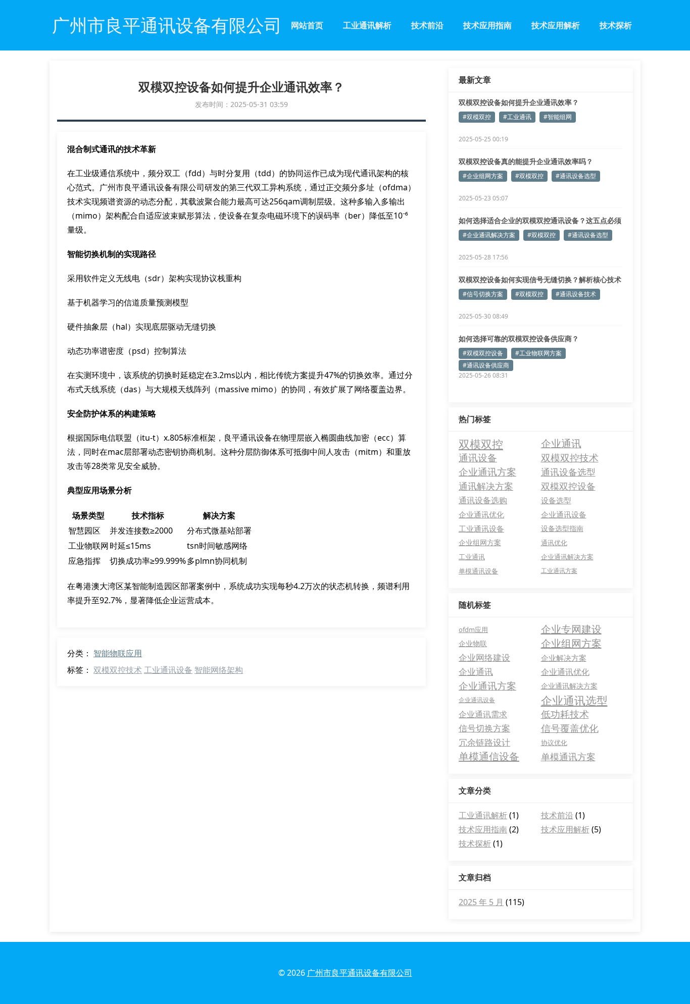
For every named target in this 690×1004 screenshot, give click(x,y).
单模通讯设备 (478, 570)
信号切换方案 (484, 728)
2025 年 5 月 (481, 902)
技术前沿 (427, 25)
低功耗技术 (565, 714)
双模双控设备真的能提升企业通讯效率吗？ (526, 161)
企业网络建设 (484, 657)
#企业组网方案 (483, 176)
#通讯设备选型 (576, 176)
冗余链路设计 (484, 742)
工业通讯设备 (168, 669)
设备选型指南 (562, 528)
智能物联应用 (117, 653)
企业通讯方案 (487, 471)
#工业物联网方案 (538, 353)
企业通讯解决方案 (567, 556)
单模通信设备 (489, 756)
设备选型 (556, 500)
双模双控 (481, 444)
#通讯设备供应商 (486, 365)
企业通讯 (561, 443)
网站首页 (307, 25)
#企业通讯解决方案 (489, 235)
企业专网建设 (571, 629)
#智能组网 (558, 117)
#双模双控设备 (483, 353)
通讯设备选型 (568, 472)
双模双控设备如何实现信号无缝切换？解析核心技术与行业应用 (540, 280)
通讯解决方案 (486, 486)
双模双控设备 (568, 486)
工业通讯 (472, 556)
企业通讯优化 (481, 514)
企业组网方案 (480, 542)
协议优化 (554, 742)
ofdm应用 (473, 629)
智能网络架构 (218, 669)
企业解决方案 (563, 658)
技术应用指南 (487, 25)
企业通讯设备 (563, 514)
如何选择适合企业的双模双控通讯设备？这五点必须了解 (540, 221)
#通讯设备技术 (576, 294)
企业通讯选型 (574, 700)
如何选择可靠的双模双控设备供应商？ (519, 338)
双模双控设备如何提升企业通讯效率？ (519, 102)
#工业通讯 (517, 117)
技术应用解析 (555, 25)
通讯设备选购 (483, 500)
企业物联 (473, 643)
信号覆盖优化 (570, 728)
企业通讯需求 (483, 714)
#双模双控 (477, 117)
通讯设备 (478, 457)
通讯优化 (554, 542)
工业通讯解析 (367, 25)
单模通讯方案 (568, 757)
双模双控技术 (117, 669)
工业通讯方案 (559, 570)
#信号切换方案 (483, 294)
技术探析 (616, 25)
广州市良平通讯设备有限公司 (359, 972)
